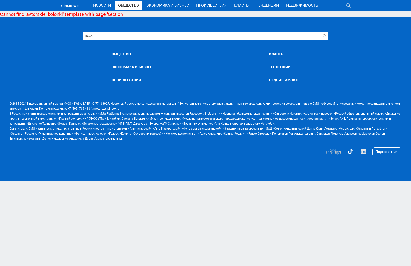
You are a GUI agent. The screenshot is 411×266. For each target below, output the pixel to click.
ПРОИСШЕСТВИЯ (211, 5)
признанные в (72, 128)
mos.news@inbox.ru (106, 108)
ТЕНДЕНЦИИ (267, 5)
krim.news (69, 6)
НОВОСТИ (102, 5)
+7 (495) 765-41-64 (80, 108)
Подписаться (387, 151)
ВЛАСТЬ (241, 5)
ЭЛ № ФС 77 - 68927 (96, 103)
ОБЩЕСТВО (128, 5)
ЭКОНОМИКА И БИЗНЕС (167, 5)
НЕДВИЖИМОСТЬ (302, 5)
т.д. (121, 138)
